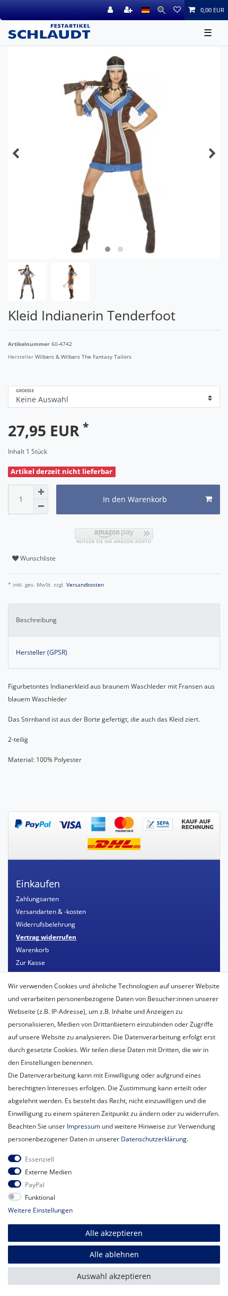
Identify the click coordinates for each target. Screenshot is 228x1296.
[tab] (114, 620)
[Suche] (161, 10)
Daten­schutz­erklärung (154, 1138)
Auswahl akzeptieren (114, 1276)
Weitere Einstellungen (40, 1210)
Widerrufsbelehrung (45, 924)
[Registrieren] (129, 10)
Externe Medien (48, 1171)
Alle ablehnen (114, 1254)
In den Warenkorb (135, 499)
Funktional (40, 1197)
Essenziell (39, 1159)
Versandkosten (84, 584)
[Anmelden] (111, 10)
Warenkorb (32, 949)
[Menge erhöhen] (40, 492)
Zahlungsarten (37, 898)
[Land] (145, 10)
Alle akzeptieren (114, 1233)
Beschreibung (36, 619)
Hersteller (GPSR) (41, 652)
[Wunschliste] (177, 10)
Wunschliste (37, 558)
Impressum (83, 1126)
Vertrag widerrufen (46, 937)
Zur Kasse (30, 962)
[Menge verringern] (40, 506)
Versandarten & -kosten (51, 911)
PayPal (35, 1184)
